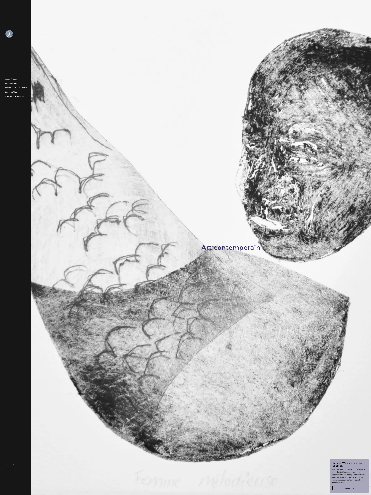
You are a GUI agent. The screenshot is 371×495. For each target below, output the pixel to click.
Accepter (349, 488)
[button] (14, 464)
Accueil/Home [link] (11, 79)
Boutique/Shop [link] (11, 92)
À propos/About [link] (11, 83)
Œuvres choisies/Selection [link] (16, 88)
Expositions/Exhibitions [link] (15, 96)
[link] (9, 34)
